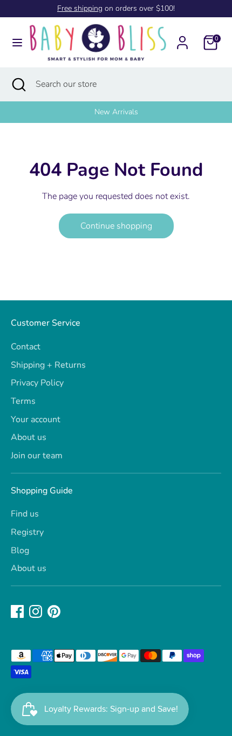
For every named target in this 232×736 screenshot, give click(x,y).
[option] (116, 112)
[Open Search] (18, 84)
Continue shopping (116, 226)
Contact (25, 347)
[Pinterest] (53, 611)
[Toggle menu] (13, 42)
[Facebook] (17, 611)
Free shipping (80, 8)
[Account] (182, 38)
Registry (27, 532)
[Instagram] (35, 611)
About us (28, 437)
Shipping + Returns (48, 365)
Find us (25, 514)
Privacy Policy (37, 383)
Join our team (37, 456)
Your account (35, 419)
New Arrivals (116, 112)
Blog (20, 550)
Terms (23, 401)
